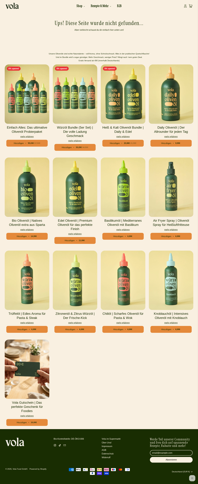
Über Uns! (106, 442)
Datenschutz (108, 454)
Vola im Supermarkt (111, 439)
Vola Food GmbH (20, 469)
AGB (104, 450)
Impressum (107, 446)
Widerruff (106, 457)
